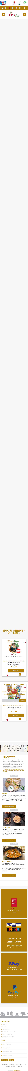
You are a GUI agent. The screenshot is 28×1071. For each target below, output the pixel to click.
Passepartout (17, 1070)
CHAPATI (5, 793)
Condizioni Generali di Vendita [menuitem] (9, 1031)
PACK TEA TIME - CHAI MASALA (14, 657)
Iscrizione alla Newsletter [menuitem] (8, 1036)
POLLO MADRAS (7, 861)
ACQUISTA (16, 670)
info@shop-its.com (7, 1051)
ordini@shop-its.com (7, 1055)
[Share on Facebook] (20, 674)
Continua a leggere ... (9, 806)
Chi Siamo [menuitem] (4, 1024)
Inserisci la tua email (6, 697)
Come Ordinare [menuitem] (5, 1029)
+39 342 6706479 (7, 1044)
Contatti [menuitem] (4, 1026)
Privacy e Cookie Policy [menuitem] (7, 1034)
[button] (22, 700)
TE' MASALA (6, 827)
